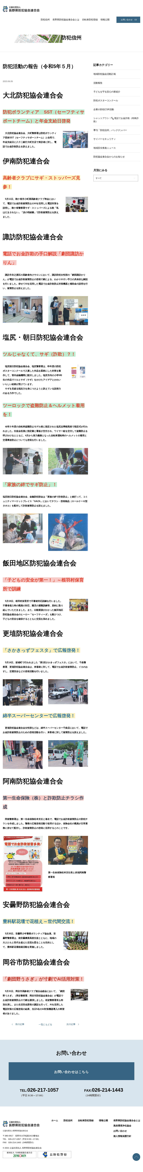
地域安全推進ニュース (104, 148)
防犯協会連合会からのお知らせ (109, 157)
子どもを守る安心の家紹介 (106, 92)
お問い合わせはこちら (71, 1072)
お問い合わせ (127, 20)
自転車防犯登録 (90, 19)
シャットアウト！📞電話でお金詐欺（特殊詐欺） (116, 119)
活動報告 (97, 83)
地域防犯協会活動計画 (104, 74)
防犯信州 (45, 19)
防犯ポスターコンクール (105, 100)
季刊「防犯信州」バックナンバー (110, 130)
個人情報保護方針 (122, 1136)
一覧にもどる (45, 1024)
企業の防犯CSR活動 (103, 109)
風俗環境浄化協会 (122, 1125)
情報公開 (105, 19)
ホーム (54, 1120)
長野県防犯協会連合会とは (66, 19)
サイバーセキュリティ (104, 139)
